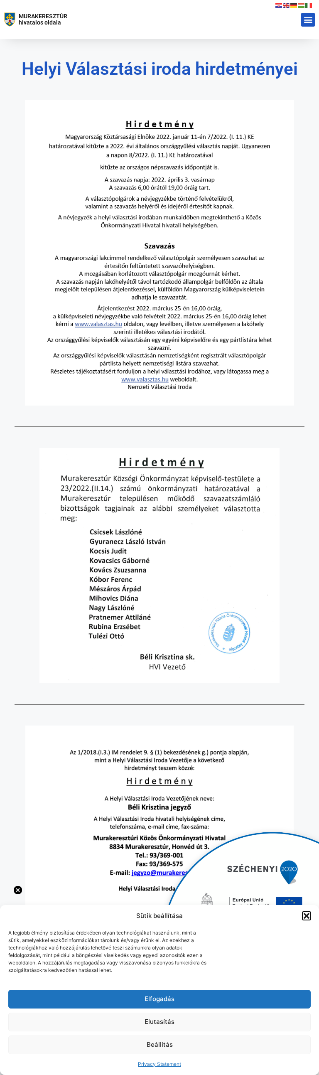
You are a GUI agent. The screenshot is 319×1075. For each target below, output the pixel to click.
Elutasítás (159, 1022)
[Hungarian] (301, 5)
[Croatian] (279, 5)
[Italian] (309, 5)
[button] (306, 916)
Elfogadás (159, 999)
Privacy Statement (159, 1064)
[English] (286, 5)
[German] (294, 5)
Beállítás (160, 1044)
